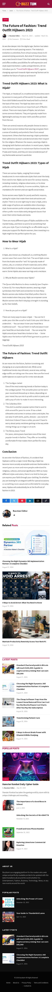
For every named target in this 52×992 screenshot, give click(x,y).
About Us (16, 983)
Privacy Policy (26, 983)
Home (8, 983)
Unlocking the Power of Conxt (29, 899)
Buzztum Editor (15, 36)
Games (5, 779)
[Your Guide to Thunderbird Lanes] (8, 917)
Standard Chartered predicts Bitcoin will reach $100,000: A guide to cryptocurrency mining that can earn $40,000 (32, 669)
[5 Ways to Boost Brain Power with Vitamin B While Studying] (8, 736)
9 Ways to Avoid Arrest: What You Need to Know (22, 603)
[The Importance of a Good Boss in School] (8, 805)
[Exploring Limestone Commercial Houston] (8, 846)
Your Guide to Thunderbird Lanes (30, 913)
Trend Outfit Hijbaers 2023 (27, 69)
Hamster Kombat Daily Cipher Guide (20, 784)
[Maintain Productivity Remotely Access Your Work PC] (26, 624)
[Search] (48, 4)
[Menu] (4, 4)
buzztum (22, 978)
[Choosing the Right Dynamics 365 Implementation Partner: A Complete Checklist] (26, 544)
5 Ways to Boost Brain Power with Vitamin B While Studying (31, 733)
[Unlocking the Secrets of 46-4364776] (8, 819)
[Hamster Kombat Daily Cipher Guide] (26, 767)
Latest (5, 20)
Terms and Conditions (41, 983)
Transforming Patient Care (28, 718)
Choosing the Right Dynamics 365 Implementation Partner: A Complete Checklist (23, 562)
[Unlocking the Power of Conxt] (8, 902)
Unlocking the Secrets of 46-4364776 (32, 815)
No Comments (14, 39)
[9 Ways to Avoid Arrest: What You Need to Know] (26, 585)
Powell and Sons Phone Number (30, 828)
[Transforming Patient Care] (8, 721)
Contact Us (27, 986)
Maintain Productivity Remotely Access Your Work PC (24, 641)
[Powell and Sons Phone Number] (8, 832)
